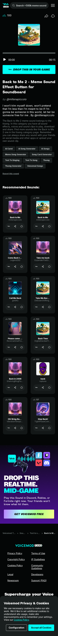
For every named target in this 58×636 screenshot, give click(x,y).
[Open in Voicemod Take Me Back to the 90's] (36, 307)
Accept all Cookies (41, 627)
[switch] (4, 60)
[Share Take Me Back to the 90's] (43, 307)
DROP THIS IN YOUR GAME (31, 69)
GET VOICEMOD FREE (29, 514)
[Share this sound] (46, 16)
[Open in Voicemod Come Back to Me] (8, 266)
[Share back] (43, 387)
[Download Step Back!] (49, 428)
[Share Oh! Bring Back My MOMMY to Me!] (15, 428)
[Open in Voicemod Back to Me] (8, 226)
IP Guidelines (38, 559)
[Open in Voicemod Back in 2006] (8, 387)
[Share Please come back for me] (15, 347)
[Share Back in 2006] (15, 387)
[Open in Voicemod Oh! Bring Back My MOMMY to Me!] (8, 428)
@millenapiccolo (16, 99)
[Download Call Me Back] (21, 307)
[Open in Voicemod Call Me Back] (8, 307)
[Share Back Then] (43, 347)
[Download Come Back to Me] (21, 266)
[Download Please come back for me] (21, 347)
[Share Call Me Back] (15, 307)
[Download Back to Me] (21, 226)
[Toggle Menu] (52, 5)
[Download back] (49, 387)
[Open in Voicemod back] (36, 387)
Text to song (35, 533)
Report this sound (11, 173)
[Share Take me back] (43, 266)
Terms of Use (38, 553)
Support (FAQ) (39, 580)
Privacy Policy (14, 553)
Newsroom (13, 580)
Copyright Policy (16, 559)
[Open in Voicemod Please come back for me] (8, 347)
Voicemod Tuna (9, 533)
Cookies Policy (21, 619)
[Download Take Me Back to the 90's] (49, 307)
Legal (10, 574)
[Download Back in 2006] (21, 387)
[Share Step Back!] (43, 428)
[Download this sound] (52, 16)
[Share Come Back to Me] (15, 266)
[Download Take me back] (49, 266)
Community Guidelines (37, 567)
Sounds (23, 533)
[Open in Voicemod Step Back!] (36, 428)
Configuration (16, 627)
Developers (37, 574)
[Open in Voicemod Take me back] (36, 266)
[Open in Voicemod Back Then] (36, 347)
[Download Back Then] (49, 347)
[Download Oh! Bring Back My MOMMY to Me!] (21, 428)
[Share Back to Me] (15, 226)
